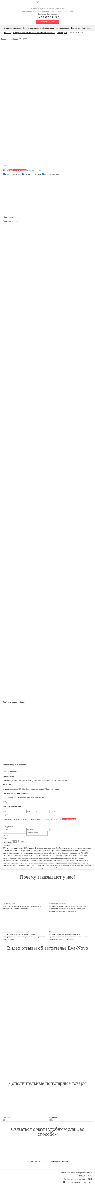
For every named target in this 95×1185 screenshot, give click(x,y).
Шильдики (9, 221)
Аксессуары (48, 28)
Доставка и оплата (32, 28)
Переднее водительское (13, 174)
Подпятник (9, 217)
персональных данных (53, 819)
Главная (8, 28)
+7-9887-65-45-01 (50, 17)
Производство (62, 28)
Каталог (17, 28)
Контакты (86, 28)
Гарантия (75, 28)
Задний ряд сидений (51, 174)
